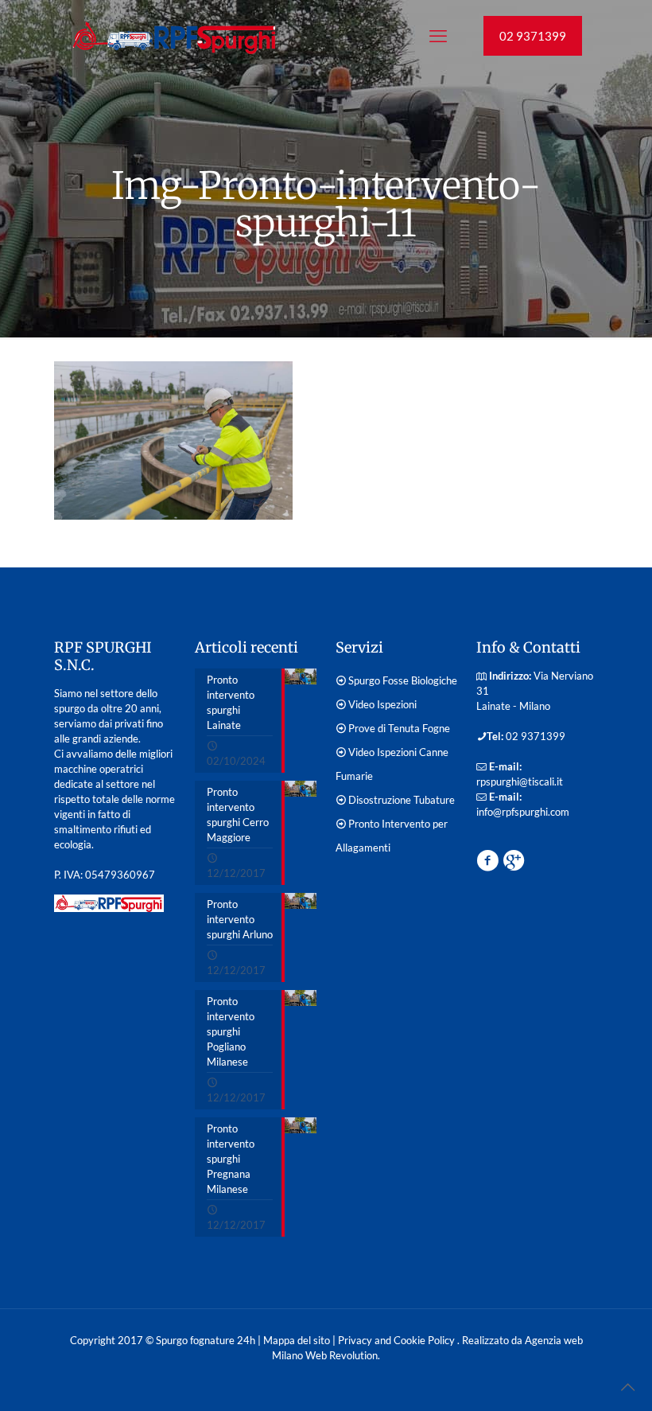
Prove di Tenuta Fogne (399, 728)
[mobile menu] (438, 35)
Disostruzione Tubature (401, 799)
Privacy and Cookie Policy (397, 1340)
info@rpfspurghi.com (522, 811)
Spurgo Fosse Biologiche (402, 680)
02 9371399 (532, 36)
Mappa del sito (296, 1340)
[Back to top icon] (627, 1386)
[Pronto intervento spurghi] (173, 36)
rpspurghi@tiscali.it (519, 781)
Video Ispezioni (382, 704)
